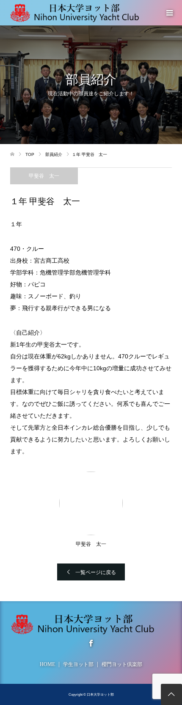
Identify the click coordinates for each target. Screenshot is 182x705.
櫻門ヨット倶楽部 (122, 664)
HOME (47, 664)
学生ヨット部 (78, 664)
